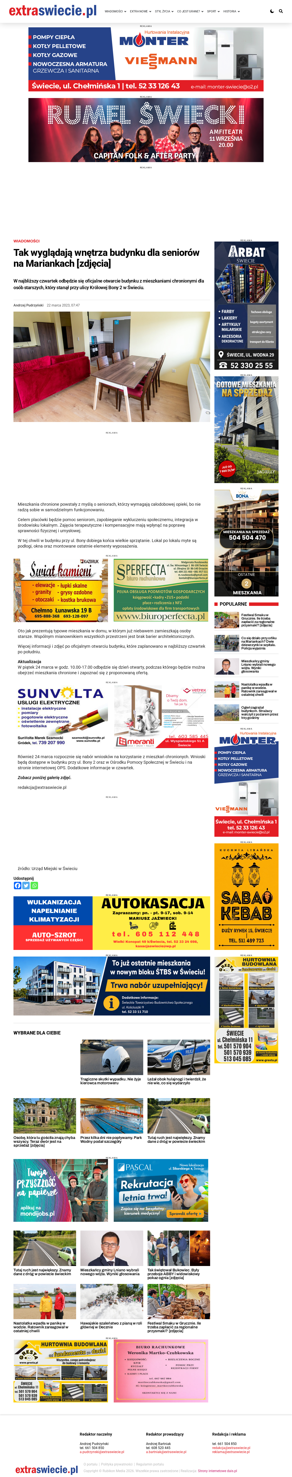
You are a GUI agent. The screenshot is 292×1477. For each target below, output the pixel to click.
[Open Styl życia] (172, 11)
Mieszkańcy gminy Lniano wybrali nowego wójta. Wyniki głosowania (109, 1272)
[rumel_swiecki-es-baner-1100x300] (146, 130)
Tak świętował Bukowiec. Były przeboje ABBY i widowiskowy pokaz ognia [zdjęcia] (173, 1274)
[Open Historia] (238, 11)
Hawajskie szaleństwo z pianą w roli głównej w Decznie (111, 1325)
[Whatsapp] (34, 885)
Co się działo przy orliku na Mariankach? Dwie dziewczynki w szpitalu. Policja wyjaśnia (259, 643)
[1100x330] (111, 986)
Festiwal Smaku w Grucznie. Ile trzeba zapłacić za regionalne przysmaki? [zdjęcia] (174, 1327)
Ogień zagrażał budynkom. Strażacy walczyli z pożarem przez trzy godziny (259, 712)
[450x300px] (161, 1190)
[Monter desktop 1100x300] (146, 59)
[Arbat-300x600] (246, 306)
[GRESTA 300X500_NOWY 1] (246, 1010)
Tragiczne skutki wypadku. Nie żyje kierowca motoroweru (110, 1081)
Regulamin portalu (150, 1464)
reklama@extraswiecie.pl (231, 1452)
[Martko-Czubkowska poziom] (161, 1370)
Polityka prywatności (117, 1464)
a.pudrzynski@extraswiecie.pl (102, 1452)
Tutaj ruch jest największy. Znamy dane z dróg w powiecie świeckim (176, 1140)
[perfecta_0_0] (161, 590)
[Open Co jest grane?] (202, 11)
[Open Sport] (218, 11)
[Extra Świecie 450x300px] (60, 1190)
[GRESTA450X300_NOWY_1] (60, 1370)
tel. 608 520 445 (158, 1448)
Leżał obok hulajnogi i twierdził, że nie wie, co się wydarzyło (176, 1081)
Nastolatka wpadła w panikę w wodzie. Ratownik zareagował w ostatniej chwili (40, 1327)
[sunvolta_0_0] (60, 716)
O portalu (90, 1464)
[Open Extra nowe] (150, 11)
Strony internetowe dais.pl (217, 1471)
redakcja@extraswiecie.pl (231, 1448)
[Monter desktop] (246, 783)
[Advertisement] (146, 199)
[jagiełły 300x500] (246, 429)
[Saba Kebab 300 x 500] (246, 896)
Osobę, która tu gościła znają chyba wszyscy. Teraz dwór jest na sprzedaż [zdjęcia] (44, 1141)
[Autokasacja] (111, 923)
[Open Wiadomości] (125, 11)
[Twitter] (26, 885)
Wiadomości (26, 241)
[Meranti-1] (161, 716)
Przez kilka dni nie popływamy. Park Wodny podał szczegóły (111, 1140)
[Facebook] (17, 885)
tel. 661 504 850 (92, 1448)
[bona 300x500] (246, 543)
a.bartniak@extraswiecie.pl (166, 1452)
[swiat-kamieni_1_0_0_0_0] (60, 590)
